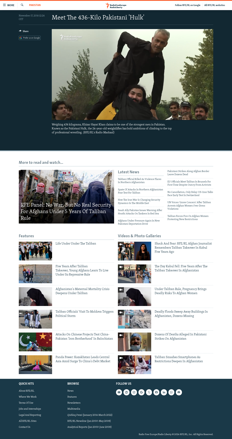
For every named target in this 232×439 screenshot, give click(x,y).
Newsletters (73, 403)
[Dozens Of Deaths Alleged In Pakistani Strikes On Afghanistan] (134, 342)
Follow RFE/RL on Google (187, 5)
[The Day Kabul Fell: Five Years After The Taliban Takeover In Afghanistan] (134, 273)
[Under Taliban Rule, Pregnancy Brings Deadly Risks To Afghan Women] (134, 296)
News (70, 391)
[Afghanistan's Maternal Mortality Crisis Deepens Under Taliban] (35, 296)
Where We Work (28, 397)
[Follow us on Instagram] (134, 392)
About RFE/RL (26, 391)
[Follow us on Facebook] (156, 392)
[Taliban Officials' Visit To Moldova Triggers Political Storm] (35, 319)
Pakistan (35, 5)
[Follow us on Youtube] (119, 392)
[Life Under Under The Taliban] (35, 251)
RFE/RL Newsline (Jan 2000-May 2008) (89, 421)
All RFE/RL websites (214, 5)
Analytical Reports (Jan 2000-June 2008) (89, 427)
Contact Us (24, 427)
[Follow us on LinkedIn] (164, 392)
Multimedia (73, 409)
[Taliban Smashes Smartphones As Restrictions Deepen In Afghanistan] (134, 364)
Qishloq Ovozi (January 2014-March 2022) (90, 415)
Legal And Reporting (30, 415)
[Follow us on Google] (141, 392)
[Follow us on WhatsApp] (171, 392)
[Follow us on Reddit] (126, 392)
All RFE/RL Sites (27, 421)
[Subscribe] (179, 392)
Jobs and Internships (30, 409)
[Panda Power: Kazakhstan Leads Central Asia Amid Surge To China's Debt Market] (35, 364)
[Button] (23, 32)
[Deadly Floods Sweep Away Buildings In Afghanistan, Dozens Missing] (134, 319)
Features (72, 397)
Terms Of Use (26, 403)
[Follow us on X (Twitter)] (149, 392)
